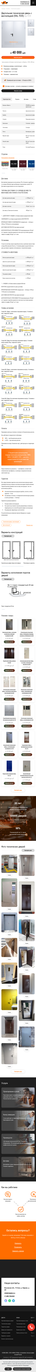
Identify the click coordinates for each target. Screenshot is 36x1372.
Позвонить (18, 1247)
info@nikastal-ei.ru (25, 1)
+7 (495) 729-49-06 (24, 3)
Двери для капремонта (6, 1330)
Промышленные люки (21, 1333)
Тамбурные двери (5, 1333)
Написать (18, 1243)
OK (8, 1369)
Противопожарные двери (7, 1320)
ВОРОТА (33, 1317)
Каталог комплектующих (7, 1339)
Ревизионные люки (21, 1326)
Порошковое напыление (7, 158)
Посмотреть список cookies (22, 1369)
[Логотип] (4, 3)
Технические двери (6, 1323)
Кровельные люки (20, 1330)
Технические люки (20, 1323)
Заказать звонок (18, 1251)
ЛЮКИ (18, 1317)
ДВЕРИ (3, 1317)
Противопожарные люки (22, 1320)
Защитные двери (5, 1326)
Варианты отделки (5, 1336)
